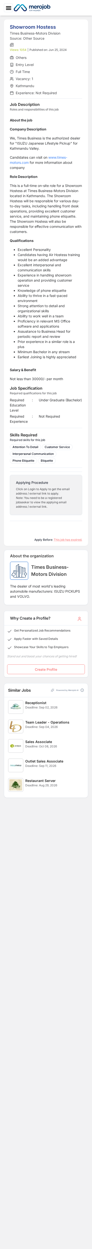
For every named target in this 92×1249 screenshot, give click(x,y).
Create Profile (46, 669)
